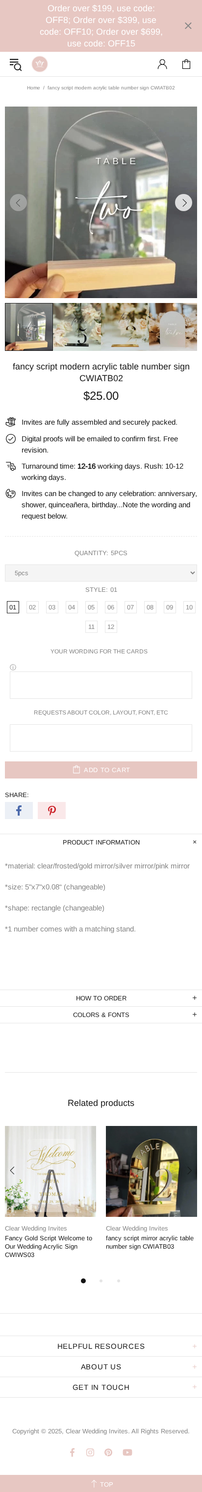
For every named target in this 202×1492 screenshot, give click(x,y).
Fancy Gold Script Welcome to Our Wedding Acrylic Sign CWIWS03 (48, 1246)
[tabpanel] (50, 1200)
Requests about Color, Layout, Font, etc (101, 712)
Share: (17, 795)
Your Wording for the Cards (99, 651)
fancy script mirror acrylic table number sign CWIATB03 (150, 1242)
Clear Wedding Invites (39, 64)
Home (33, 87)
